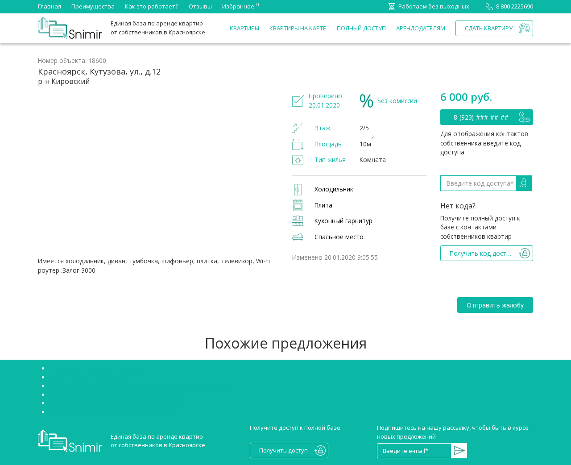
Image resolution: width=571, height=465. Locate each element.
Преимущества (93, 6)
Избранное (238, 5)
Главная (49, 6)
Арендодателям (420, 28)
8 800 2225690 (514, 6)
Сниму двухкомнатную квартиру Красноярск (113, 412)
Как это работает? (151, 6)
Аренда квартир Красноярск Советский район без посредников (140, 386)
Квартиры (244, 28)
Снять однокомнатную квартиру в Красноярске (117, 403)
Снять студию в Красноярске (90, 377)
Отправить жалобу (495, 305)
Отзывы (200, 6)
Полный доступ (361, 28)
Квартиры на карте (297, 28)
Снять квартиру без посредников (97, 368)
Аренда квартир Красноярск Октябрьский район (118, 394)
